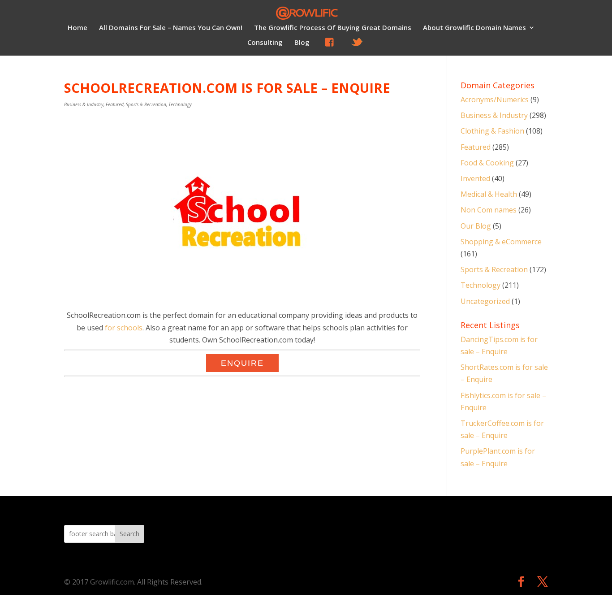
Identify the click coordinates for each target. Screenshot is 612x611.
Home (77, 28)
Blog (302, 43)
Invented (475, 178)
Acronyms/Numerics (495, 99)
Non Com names (489, 210)
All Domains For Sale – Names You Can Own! (170, 28)
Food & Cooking (487, 163)
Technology (180, 104)
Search (129, 533)
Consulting (265, 43)
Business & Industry (83, 104)
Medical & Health (489, 194)
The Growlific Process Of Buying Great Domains (332, 28)
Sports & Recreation (146, 104)
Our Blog (476, 226)
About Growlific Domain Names (474, 28)
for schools (123, 328)
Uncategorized (485, 301)
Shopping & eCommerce (501, 242)
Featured (115, 104)
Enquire (242, 363)
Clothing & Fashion (492, 131)
